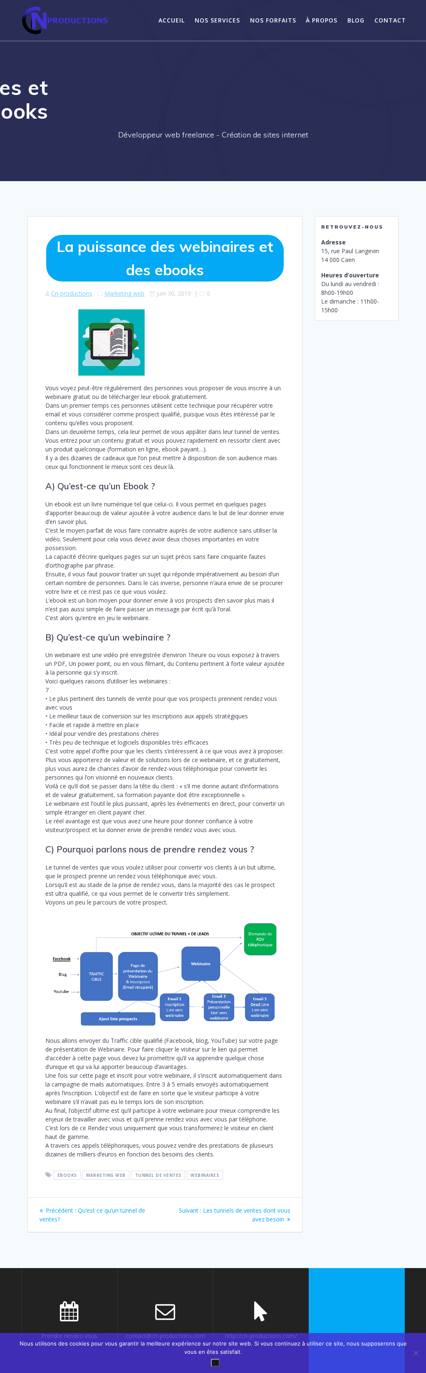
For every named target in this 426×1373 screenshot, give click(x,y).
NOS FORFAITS (273, 20)
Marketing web (124, 293)
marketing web (106, 1175)
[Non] (415, 1353)
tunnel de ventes (158, 1175)
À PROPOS (321, 20)
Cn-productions (71, 293)
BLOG (355, 20)
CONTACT (390, 20)
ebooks (67, 1175)
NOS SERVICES (217, 20)
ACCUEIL (172, 20)
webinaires (205, 1175)
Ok (215, 1363)
